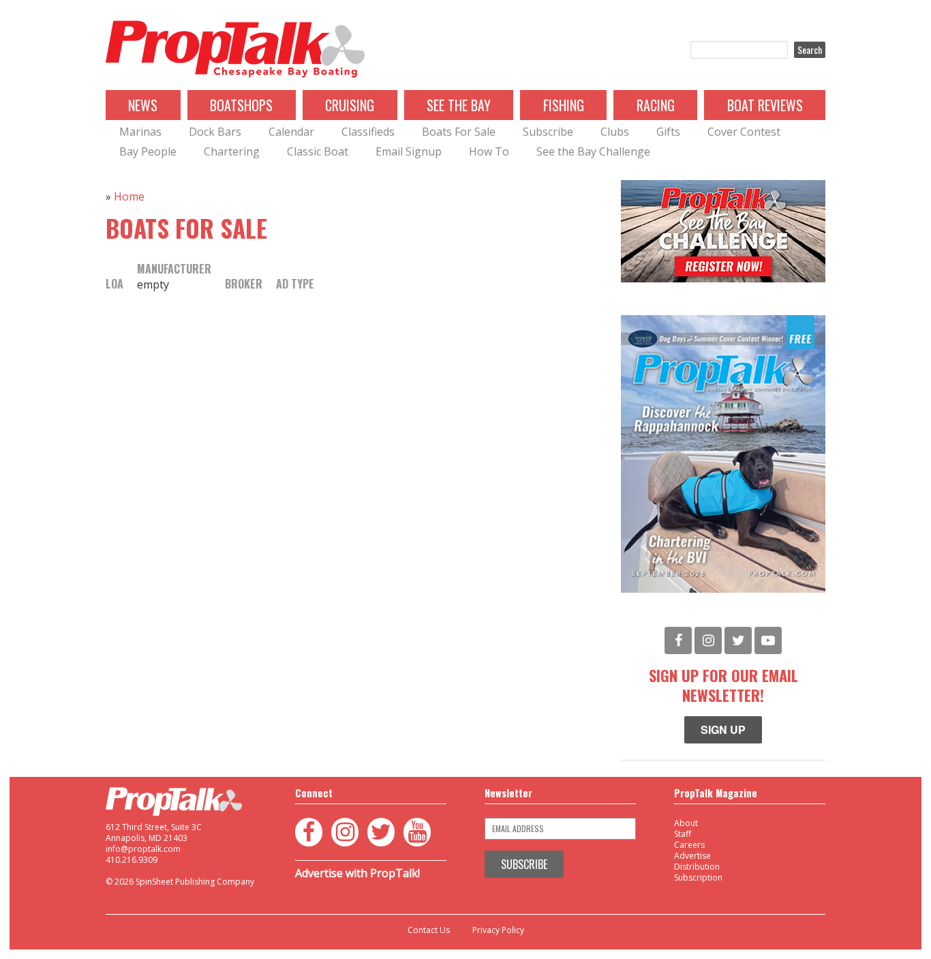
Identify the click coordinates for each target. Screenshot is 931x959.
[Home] (235, 49)
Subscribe (548, 131)
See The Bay (459, 105)
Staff (682, 834)
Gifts (668, 131)
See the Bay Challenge (593, 151)
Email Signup (409, 151)
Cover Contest (743, 131)
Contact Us (429, 930)
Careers (689, 845)
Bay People (148, 151)
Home (129, 196)
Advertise (692, 855)
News (142, 105)
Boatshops (241, 105)
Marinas (140, 131)
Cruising (349, 105)
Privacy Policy (498, 930)
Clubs (614, 131)
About (686, 823)
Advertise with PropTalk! (357, 873)
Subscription (698, 877)
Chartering (232, 151)
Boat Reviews (765, 105)
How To (489, 151)
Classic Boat (317, 151)
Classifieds (368, 131)
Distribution (697, 866)
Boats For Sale (458, 131)
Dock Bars (215, 131)
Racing (656, 105)
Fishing (563, 105)
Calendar (291, 131)
